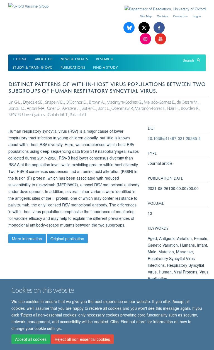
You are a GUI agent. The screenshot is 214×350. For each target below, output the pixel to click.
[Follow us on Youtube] (160, 39)
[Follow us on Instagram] (146, 39)
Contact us (180, 16)
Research (104, 58)
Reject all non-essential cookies (82, 339)
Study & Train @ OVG (32, 67)
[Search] (198, 60)
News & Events (74, 58)
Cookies (162, 16)
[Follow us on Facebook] (159, 27)
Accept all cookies (31, 339)
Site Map (146, 16)
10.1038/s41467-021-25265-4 (174, 138)
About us (43, 58)
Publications (72, 67)
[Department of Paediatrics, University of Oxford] (161, 9)
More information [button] (27, 238)
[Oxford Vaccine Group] (28, 4)
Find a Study (105, 67)
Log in (197, 16)
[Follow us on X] (144, 27)
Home (21, 58)
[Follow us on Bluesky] (129, 27)
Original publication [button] (67, 238)
